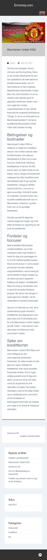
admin (12, 63)
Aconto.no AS (13, 433)
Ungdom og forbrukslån (30, 435)
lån (9, 536)
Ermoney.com (23, 5)
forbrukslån (13, 527)
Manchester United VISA (19, 462)
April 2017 (12, 504)
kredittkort (12, 532)
